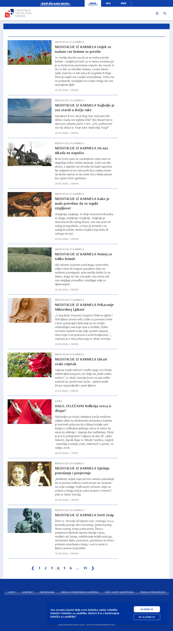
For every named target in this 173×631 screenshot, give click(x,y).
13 (85, 568)
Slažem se (147, 609)
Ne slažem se (147, 617)
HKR (123, 3)
